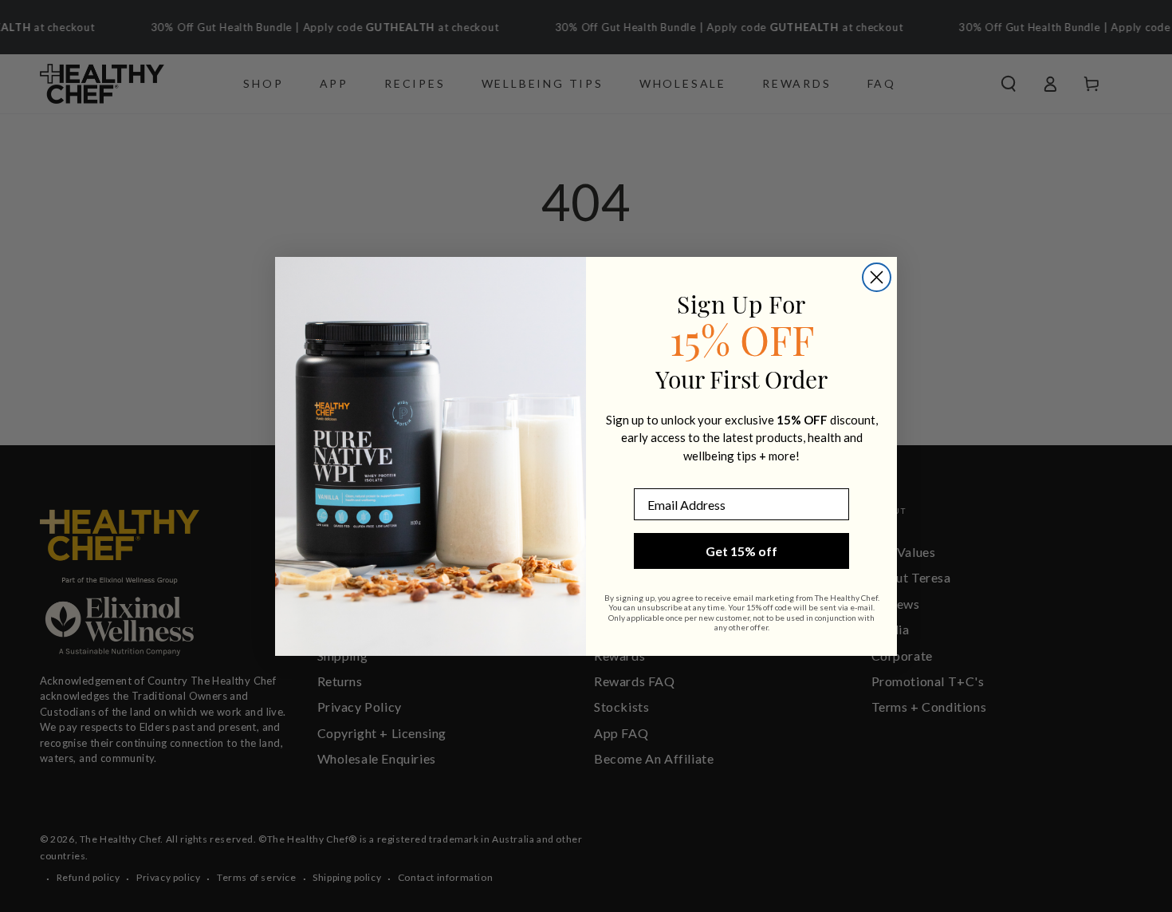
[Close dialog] (877, 277)
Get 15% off (741, 551)
